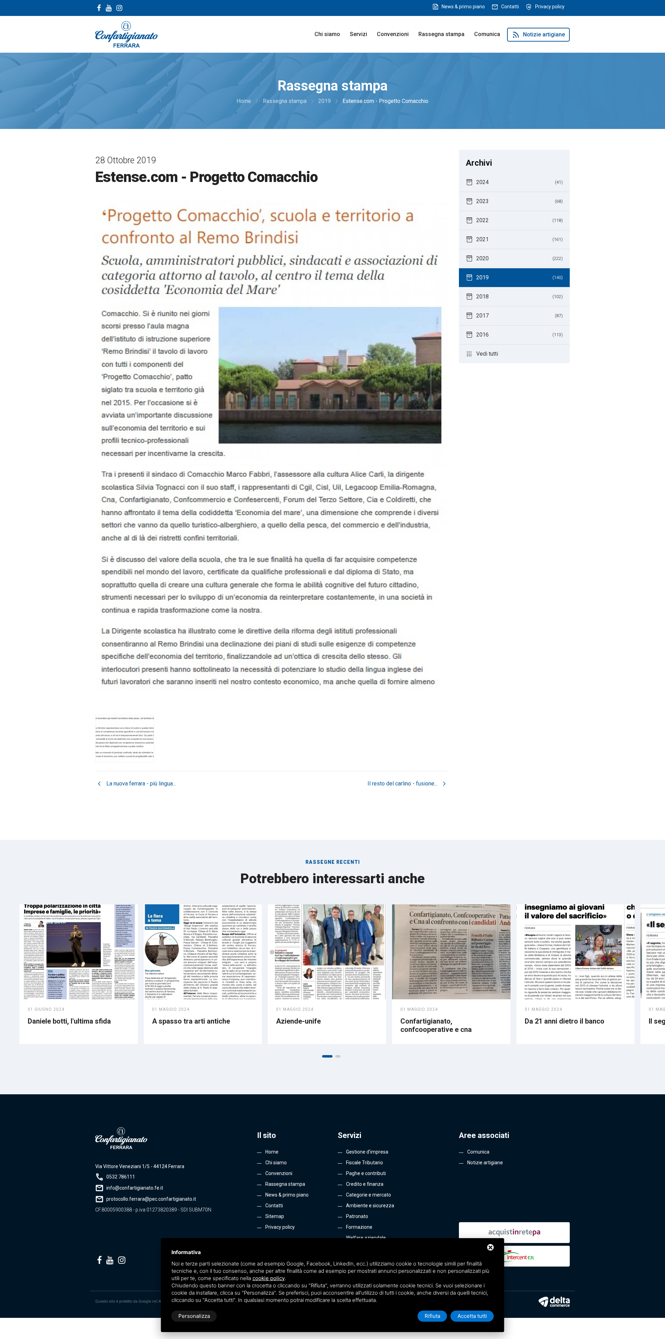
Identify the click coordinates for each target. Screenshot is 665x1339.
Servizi (358, 34)
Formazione (359, 1227)
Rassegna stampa (441, 34)
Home (271, 1152)
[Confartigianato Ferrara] (126, 34)
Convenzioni (393, 34)
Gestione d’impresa (367, 1152)
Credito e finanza (364, 1184)
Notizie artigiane (538, 35)
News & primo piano (463, 6)
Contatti (510, 6)
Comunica (487, 34)
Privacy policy (550, 6)
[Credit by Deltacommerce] (554, 1301)
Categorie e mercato (368, 1195)
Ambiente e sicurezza (370, 1205)
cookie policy (268, 1278)
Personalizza (194, 1316)
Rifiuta (432, 1316)
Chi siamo (327, 34)
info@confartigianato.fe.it (134, 1188)
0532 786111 (120, 1177)
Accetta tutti (472, 1316)
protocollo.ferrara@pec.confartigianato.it (151, 1199)
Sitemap (274, 1216)
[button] (327, 1056)
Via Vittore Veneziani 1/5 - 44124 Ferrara (139, 1166)
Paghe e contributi (366, 1173)
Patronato (357, 1216)
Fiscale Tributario (364, 1162)
